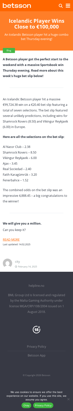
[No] (68, 399)
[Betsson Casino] (17, 5)
